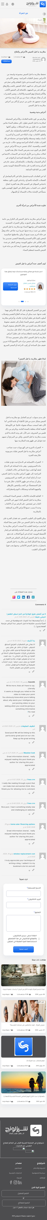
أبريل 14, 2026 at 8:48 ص (17, 804)
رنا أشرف (31, 641)
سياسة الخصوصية (38, 1173)
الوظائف (42, 1178)
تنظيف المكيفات (28, 726)
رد (40, 631)
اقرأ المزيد (23, 986)
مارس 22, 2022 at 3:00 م (25, 617)
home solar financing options (23, 825)
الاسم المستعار (34, 888)
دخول (15, 1208)
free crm (31, 780)
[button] (28, 301)
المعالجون (18, 1168)
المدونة (19, 1178)
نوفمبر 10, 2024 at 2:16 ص (17, 682)
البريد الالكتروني (34, 899)
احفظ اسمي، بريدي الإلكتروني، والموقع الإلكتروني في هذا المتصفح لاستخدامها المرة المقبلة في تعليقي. (22, 939)
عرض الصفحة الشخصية (11, 285)
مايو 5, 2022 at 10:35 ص (17, 641)
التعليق (38, 913)
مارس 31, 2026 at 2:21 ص (13, 753)
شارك (5, 61)
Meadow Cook (29, 753)
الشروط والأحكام (39, 1168)
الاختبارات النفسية (15, 1173)
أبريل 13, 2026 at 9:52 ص (17, 780)
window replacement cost (24, 854)
